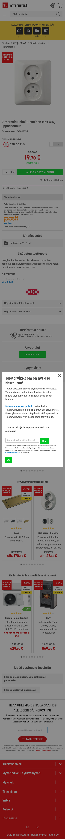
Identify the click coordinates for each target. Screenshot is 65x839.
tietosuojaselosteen (12, 453)
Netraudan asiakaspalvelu (19, 406)
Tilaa (44, 441)
